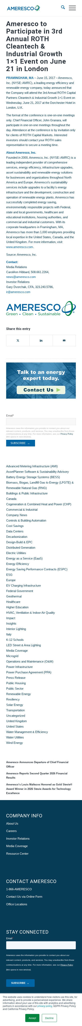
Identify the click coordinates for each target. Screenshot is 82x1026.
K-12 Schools (15, 639)
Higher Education (17, 607)
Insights (11, 623)
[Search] (61, 8)
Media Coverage (17, 650)
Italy (9, 634)
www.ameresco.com (19, 247)
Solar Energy (14, 704)
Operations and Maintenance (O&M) (29, 661)
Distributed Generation (20, 547)
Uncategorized (15, 715)
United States (15, 726)
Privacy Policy (67, 434)
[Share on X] (17, 340)
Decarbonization (16, 536)
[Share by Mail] (64, 340)
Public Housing (16, 683)
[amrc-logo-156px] (34, 8)
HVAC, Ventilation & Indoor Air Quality (30, 612)
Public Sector (14, 688)
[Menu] (70, 8)
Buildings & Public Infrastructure (27, 493)
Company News (16, 515)
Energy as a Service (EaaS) (24, 558)
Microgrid (12, 656)
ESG (9, 574)
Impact (10, 618)
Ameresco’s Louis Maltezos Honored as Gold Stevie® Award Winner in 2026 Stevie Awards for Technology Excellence (39, 789)
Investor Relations (18, 838)
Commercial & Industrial (21, 509)
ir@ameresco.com (18, 292)
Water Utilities (15, 737)
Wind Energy (14, 742)
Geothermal (13, 596)
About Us (12, 823)
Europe (11, 580)
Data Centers (14, 531)
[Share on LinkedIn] (41, 340)
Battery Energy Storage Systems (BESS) (33, 477)
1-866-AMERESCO (19, 889)
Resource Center (17, 853)
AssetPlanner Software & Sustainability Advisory (37, 471)
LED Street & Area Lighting (23, 645)
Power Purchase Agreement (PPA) (28, 672)
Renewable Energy (18, 694)
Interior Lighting (16, 629)
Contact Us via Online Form (24, 896)
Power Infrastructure (19, 667)
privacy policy (44, 1006)
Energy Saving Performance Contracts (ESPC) (36, 569)
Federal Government (19, 591)
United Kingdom (16, 721)
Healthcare (13, 601)
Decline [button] (49, 1018)
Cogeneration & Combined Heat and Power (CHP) (38, 504)
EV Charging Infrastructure (23, 585)
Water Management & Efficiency (27, 732)
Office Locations (16, 904)
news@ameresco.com (21, 277)
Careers (11, 831)
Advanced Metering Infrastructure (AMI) (32, 466)
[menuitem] (61, 8)
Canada (11, 498)
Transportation (15, 710)
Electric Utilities (16, 553)
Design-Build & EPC (19, 542)
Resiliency (13, 699)
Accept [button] (32, 1018)
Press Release (15, 677)
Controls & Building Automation (26, 520)
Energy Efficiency (17, 564)
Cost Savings (15, 526)
